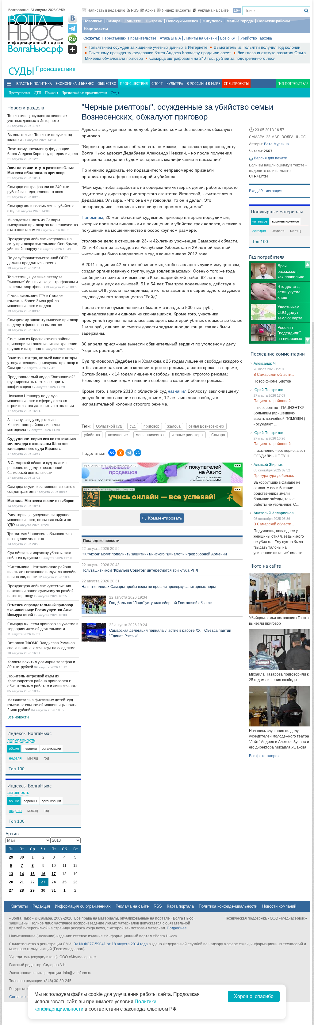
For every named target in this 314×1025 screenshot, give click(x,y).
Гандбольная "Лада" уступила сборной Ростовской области (161, 603)
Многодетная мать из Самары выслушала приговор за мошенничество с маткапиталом (42, 225)
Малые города (240, 21)
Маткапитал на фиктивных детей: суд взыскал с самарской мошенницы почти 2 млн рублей (42, 705)
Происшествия (55, 69)
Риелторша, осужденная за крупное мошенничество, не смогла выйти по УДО (39, 520)
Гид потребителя (293, 83)
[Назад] (307, 264)
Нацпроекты (96, 29)
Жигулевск (212, 21)
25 (64, 882)
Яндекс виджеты (176, 10)
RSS (135, 10)
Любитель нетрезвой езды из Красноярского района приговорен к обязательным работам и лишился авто (42, 681)
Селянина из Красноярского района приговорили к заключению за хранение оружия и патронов (42, 344)
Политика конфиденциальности (228, 906)
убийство (92, 435)
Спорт (157, 83)
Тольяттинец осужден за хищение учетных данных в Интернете (149, 47)
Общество (107, 83)
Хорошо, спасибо (254, 996)
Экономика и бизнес (75, 83)
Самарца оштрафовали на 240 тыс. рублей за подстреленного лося (212, 58)
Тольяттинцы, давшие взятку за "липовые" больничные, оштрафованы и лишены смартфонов (42, 282)
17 (54, 874)
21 (22, 882)
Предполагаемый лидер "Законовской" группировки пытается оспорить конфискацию (41, 382)
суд (133, 426)
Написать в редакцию (106, 10)
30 (22, 857)
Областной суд (109, 426)
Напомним (92, 217)
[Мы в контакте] (72, 18)
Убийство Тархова (256, 38)
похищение (118, 435)
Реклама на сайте (213, 10)
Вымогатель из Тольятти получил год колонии (257, 47)
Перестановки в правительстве (129, 38)
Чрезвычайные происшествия (84, 93)
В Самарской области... (274, 374)
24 (54, 882)
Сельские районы (273, 21)
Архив (150, 10)
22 (32, 882)
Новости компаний (279, 906)
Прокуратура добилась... (275, 476)
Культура (175, 83)
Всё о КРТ (228, 38)
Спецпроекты (236, 83)
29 (11, 857)
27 (11, 890)
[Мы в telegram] (72, 28)
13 (11, 874)
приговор (151, 426)
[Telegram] (129, 452)
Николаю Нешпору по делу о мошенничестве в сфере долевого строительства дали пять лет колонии (40, 401)
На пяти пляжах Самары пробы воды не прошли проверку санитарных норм (149, 587)
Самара (113, 21)
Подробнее (177, 928)
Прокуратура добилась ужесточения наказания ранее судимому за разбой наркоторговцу (40, 591)
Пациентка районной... (273, 401)
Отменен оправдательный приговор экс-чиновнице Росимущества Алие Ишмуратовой (40, 610)
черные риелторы (187, 435)
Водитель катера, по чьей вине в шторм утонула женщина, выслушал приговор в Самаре (42, 363)
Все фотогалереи (264, 756)
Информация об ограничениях (83, 906)
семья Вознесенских (206, 426)
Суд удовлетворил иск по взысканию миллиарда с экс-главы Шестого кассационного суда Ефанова (41, 444)
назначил (177, 391)
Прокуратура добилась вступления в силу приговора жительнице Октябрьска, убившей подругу (42, 244)
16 (43, 874)
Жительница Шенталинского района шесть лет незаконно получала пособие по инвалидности (42, 572)
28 (22, 890)
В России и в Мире (203, 83)
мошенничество (150, 435)
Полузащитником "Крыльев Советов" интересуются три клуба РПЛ (140, 570)
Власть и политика (34, 83)
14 (22, 874)
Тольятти (133, 21)
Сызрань (154, 21)
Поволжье (92, 21)
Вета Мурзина (276, 144)
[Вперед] (307, 340)
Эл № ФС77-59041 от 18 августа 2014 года (110, 944)
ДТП (37, 93)
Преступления (19, 93)
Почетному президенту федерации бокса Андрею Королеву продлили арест (160, 53)
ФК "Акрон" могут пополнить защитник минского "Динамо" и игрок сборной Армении (154, 554)
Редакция (41, 906)
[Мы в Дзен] (72, 49)
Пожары (51, 93)
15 (32, 874)
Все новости (18, 717)
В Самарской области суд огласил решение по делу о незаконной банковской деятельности (37, 468)
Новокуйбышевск (182, 21)
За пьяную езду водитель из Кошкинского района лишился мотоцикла (33, 425)
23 (43, 882)
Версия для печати (270, 158)
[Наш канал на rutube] (72, 39)
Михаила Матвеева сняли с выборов (40, 501)
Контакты (19, 906)
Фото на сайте (266, 566)
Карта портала (180, 906)
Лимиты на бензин (200, 38)
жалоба (174, 426)
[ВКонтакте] (112, 452)
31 (54, 890)
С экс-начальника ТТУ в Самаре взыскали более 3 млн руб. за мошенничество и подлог (35, 301)
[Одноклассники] (120, 452)
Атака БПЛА (170, 38)
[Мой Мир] (137, 452)
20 (11, 882)
